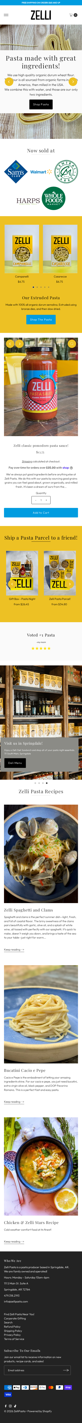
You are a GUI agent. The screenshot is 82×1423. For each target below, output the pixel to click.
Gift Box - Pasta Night (22, 599)
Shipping (27, 461)
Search (8, 1322)
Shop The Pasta (41, 319)
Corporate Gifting (15, 1318)
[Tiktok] (15, 1406)
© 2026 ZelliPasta (14, 1411)
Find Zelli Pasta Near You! (19, 1314)
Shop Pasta (41, 100)
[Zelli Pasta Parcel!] (60, 573)
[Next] (73, 81)
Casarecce (60, 276)
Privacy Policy (12, 1335)
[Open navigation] (6, 15)
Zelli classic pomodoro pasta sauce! (41, 445)
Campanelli (22, 276)
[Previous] (9, 81)
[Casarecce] (60, 249)
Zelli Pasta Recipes (41, 791)
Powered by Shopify (39, 1411)
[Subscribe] (66, 1370)
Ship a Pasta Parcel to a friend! (41, 537)
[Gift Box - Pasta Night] (22, 573)
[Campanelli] (22, 249)
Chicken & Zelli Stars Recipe (31, 1222)
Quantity (41, 493)
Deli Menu (15, 763)
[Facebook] (5, 1406)
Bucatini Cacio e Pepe (24, 1070)
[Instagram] (10, 1406)
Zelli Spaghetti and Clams (28, 909)
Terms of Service (14, 1339)
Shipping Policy (13, 1331)
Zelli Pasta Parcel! (60, 599)
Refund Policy (12, 1326)
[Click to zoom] (72, 344)
